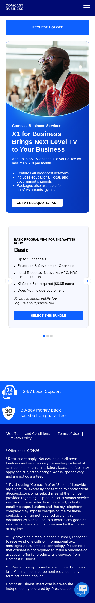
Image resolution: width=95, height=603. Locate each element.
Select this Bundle (48, 315)
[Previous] (9, 281)
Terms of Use (68, 434)
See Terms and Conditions (28, 434)
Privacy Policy (20, 438)
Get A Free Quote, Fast (37, 203)
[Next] (87, 281)
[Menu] (86, 8)
